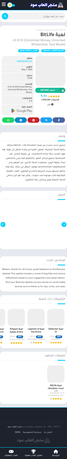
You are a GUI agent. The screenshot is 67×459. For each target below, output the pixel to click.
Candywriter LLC (24, 61)
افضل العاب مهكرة (33, 456)
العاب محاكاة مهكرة (28, 51)
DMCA (17, 432)
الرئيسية (55, 456)
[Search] (5, 16)
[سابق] (64, 224)
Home (62, 30)
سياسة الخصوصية (32, 432)
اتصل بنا (48, 432)
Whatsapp (8, 120)
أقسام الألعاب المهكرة (46, 30)
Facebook (59, 120)
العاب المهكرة (11, 456)
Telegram (21, 120)
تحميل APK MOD (47, 90)
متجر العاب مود (14, 427)
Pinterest (33, 120)
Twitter (46, 120)
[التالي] (3, 224)
